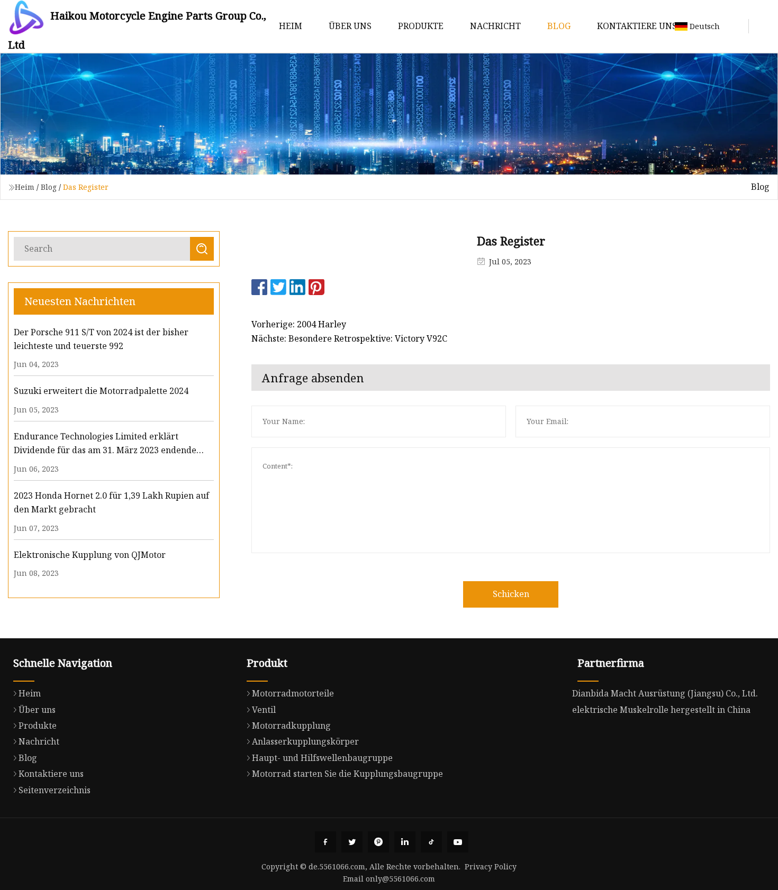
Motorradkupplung (291, 725)
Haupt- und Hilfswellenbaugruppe (322, 758)
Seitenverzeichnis (55, 790)
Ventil (264, 709)
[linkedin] (404, 841)
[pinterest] (378, 841)
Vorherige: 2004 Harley (298, 324)
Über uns (350, 26)
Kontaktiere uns (637, 26)
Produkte (421, 26)
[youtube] (457, 841)
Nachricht (495, 26)
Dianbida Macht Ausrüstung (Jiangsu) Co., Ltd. (665, 693)
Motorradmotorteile (293, 693)
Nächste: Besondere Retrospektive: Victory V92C (349, 338)
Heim (290, 26)
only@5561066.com (400, 879)
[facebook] (325, 841)
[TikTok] (431, 841)
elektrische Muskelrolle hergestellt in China (661, 709)
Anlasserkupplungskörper (305, 741)
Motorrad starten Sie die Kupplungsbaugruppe (347, 773)
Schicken (511, 594)
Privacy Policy (491, 866)
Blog (559, 26)
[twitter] (352, 841)
